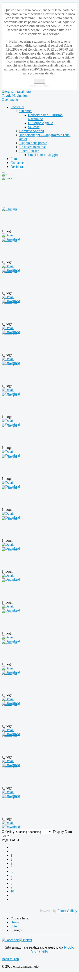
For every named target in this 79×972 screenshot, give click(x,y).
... (12, 871)
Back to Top (10, 959)
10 (12, 891)
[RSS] (7, 174)
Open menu (10, 99)
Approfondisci (40, 85)
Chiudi (39, 81)
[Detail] (8, 235)
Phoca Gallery (67, 911)
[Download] (11, 827)
